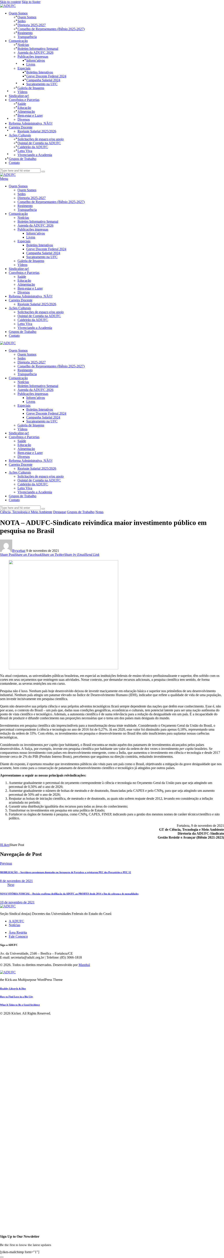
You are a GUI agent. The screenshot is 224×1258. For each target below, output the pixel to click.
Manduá (84, 965)
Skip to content (10, 2)
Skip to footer (31, 2)
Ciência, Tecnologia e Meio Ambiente (26, 512)
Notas (99, 512)
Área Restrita (18, 932)
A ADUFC (16, 921)
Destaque (59, 512)
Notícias (14, 925)
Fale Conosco (18, 936)
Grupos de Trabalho (80, 512)
